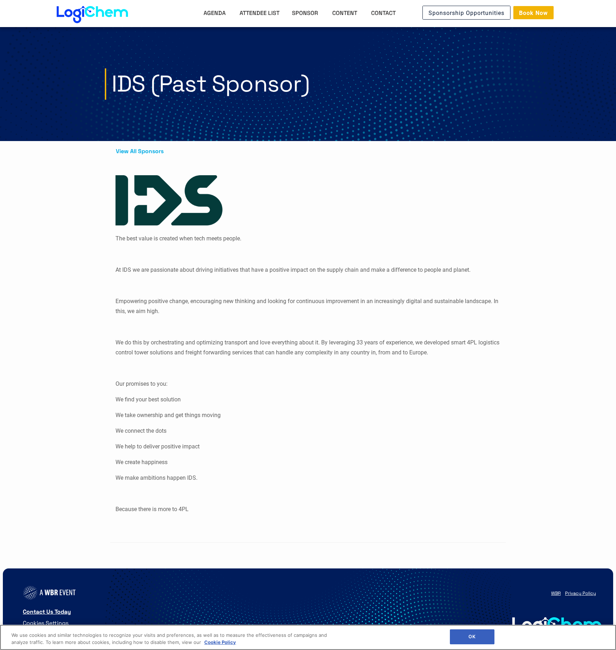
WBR (556, 593)
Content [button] (345, 12)
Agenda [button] (215, 12)
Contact (383, 12)
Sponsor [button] (305, 12)
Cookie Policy (220, 642)
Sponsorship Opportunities (466, 12)
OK (471, 636)
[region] (308, 637)
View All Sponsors (140, 151)
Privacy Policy (580, 593)
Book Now (533, 12)
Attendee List (259, 12)
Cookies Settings (45, 622)
